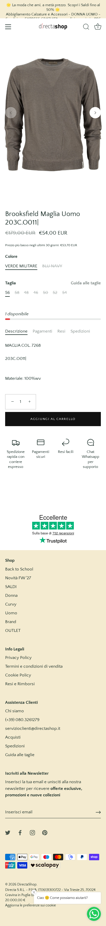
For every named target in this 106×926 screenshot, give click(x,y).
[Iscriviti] (98, 812)
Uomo (11, 613)
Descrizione (16, 331)
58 (17, 292)
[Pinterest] (44, 832)
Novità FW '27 (18, 578)
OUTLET (13, 630)
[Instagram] (32, 832)
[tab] (19, 331)
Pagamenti (42, 331)
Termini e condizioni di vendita (34, 666)
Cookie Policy (18, 675)
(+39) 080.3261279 (22, 719)
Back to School (19, 569)
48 (26, 292)
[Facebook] (20, 832)
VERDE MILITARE (21, 266)
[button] (10, 112)
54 (64, 292)
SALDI (11, 586)
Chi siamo (14, 711)
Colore (11, 256)
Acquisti (13, 737)
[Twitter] (7, 832)
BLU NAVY (52, 266)
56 (7, 292)
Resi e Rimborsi (20, 684)
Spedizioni (80, 331)
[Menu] (8, 26)
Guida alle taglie (86, 283)
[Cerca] (86, 27)
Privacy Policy (18, 657)
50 (45, 292)
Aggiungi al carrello (53, 419)
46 (35, 292)
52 (55, 292)
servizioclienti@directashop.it (32, 728)
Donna (11, 595)
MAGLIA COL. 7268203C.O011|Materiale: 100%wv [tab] (23, 362)
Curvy (10, 604)
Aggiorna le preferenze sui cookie (30, 905)
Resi (61, 331)
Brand (10, 621)
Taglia (53, 283)
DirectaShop (27, 884)
